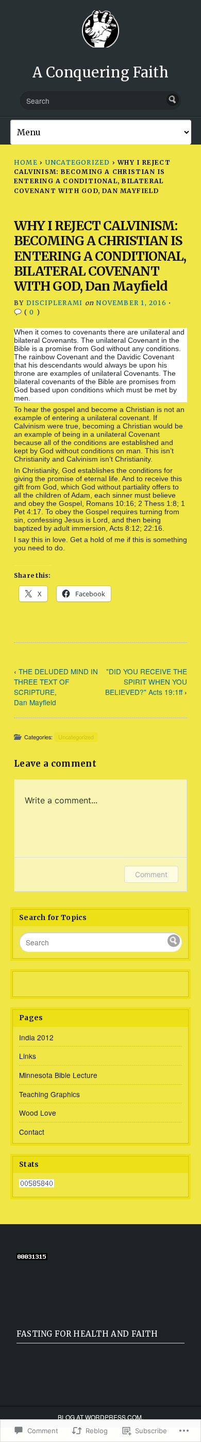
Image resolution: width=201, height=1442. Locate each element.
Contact (31, 1132)
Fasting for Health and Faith (87, 1334)
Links (27, 1056)
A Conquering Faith (100, 72)
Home (26, 162)
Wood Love (37, 1112)
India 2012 (36, 1037)
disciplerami (54, 303)
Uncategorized (77, 162)
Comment (151, 874)
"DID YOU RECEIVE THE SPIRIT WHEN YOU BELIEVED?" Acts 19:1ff (146, 681)
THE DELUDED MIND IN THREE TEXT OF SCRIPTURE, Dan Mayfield (56, 686)
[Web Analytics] (36, 1184)
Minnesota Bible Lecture (58, 1075)
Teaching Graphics (49, 1094)
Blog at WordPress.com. (100, 1417)
